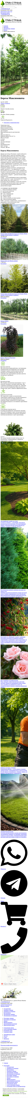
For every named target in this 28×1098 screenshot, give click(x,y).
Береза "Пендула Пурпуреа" (8, 357)
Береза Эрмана (4, 321)
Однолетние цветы (9, 1027)
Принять (6, 1095)
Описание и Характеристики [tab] (11, 122)
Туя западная (7, 1008)
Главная (6, 1063)
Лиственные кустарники (10, 1015)
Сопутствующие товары (10, 1029)
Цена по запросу (5, 296)
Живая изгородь (8, 1022)
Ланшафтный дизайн (9, 1034)
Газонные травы (8, 1032)
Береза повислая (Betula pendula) (9, 261)
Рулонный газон (8, 1030)
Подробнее (3, 237)
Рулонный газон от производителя (16, 1086)
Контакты (6, 1038)
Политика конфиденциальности (9, 1045)
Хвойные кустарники (9, 1011)
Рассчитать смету (5, 13)
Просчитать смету (5, 11)
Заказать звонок (5, 1006)
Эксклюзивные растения (10, 1023)
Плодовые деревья (9, 1018)
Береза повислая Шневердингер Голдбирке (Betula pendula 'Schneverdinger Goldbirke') (14, 234)
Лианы (5, 1021)
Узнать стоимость (5, 103)
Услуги (5, 1036)
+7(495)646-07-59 (5, 8)
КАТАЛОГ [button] (7, 1065)
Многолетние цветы (9, 1025)
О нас (5, 1037)
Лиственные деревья (9, 1014)
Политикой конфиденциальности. (13, 1092)
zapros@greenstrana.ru (6, 1004)
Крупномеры (7, 1013)
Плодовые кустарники (10, 1019)
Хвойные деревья (8, 1010)
